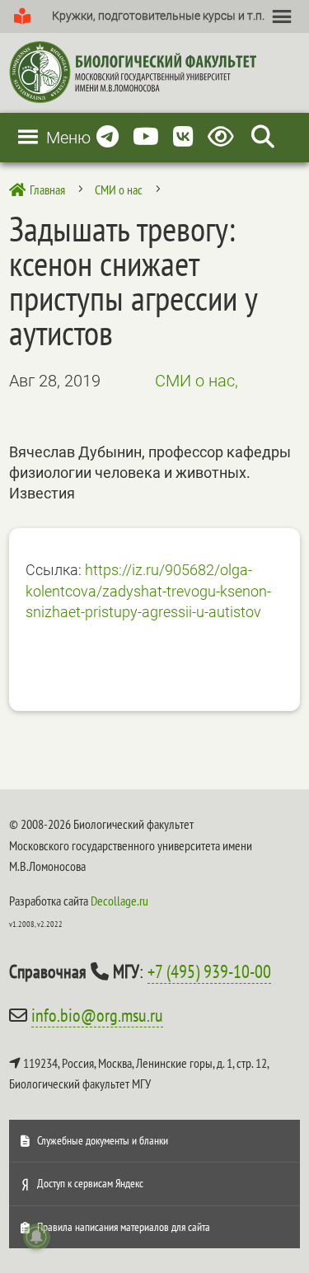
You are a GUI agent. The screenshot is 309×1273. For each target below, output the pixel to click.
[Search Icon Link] (263, 137)
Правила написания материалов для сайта (123, 1226)
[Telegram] (107, 137)
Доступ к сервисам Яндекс (90, 1183)
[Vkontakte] (183, 137)
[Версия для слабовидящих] (224, 137)
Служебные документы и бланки (102, 1140)
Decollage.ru (119, 900)
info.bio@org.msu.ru (97, 1015)
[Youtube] (146, 137)
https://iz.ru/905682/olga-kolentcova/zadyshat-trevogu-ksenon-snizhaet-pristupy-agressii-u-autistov (148, 590)
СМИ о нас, (196, 381)
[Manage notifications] (36, 1237)
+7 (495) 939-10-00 (209, 971)
